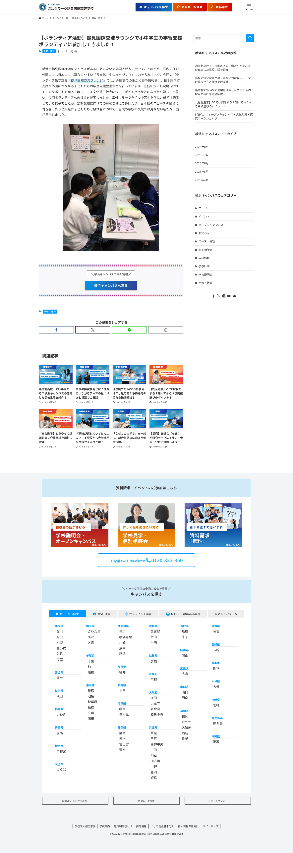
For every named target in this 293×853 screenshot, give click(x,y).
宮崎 (216, 705)
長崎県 (215, 644)
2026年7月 (201, 155)
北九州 (186, 721)
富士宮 (124, 744)
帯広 (59, 659)
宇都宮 (61, 751)
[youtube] (229, 296)
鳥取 (185, 631)
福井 (122, 672)
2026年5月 (201, 172)
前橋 (59, 732)
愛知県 (153, 626)
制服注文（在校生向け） (75, 800)
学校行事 (204, 266)
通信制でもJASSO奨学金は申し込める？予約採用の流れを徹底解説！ (223, 92)
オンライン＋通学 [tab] (140, 614)
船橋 (91, 672)
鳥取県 (184, 626)
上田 (122, 690)
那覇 (216, 741)
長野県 (122, 685)
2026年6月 (201, 163)
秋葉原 (92, 701)
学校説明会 (205, 274)
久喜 (91, 642)
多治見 (124, 714)
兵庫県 (153, 727)
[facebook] (213, 296)
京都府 (153, 674)
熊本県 (215, 663)
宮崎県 (215, 699)
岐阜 (122, 708)
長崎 (216, 649)
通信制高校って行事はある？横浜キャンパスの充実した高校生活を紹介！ (223, 68)
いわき (61, 714)
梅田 (153, 697)
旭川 (59, 636)
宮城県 (59, 672)
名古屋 (155, 631)
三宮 (153, 738)
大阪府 (153, 692)
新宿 (91, 690)
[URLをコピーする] (165, 329)
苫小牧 (61, 648)
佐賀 (216, 631)
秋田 (59, 696)
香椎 (185, 738)
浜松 (122, 738)
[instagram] (224, 296)
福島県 (59, 709)
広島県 (184, 668)
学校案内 (104, 826)
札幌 (59, 642)
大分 (216, 686)
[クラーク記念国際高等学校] (66, 7)
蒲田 (91, 718)
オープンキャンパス (211, 225)
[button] (249, 7)
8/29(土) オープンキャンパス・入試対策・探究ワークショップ (224, 116)
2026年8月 (201, 147)
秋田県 (59, 690)
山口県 (184, 686)
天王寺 (155, 703)
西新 (185, 732)
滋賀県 (153, 655)
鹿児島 (218, 723)
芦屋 (153, 732)
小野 (153, 766)
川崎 (122, 642)
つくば (61, 769)
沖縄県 (215, 736)
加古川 (155, 760)
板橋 (91, 707)
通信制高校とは (123, 826)
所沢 (91, 636)
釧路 (59, 653)
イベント (204, 216)
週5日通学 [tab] (103, 614)
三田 (153, 749)
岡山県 (184, 650)
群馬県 (59, 727)
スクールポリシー (217, 800)
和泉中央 (156, 714)
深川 (59, 631)
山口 (185, 692)
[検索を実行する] (250, 38)
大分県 (215, 681)
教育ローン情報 (146, 800)
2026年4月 (201, 180)
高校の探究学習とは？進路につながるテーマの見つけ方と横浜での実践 (223, 80)
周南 (185, 697)
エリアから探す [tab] (69, 614)
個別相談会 (205, 250)
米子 (185, 636)
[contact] (234, 296)
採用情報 (141, 826)
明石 (153, 755)
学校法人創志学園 (85, 826)
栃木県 (59, 746)
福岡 (185, 716)
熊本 (216, 668)
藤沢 (122, 653)
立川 (91, 712)
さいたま (94, 631)
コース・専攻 (207, 241)
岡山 (185, 655)
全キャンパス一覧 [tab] (226, 614)
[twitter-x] (219, 296)
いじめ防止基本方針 (162, 826)
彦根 (153, 661)
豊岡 (153, 772)
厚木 (122, 648)
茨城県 (59, 764)
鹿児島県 (217, 718)
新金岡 (155, 708)
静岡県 (122, 727)
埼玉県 (90, 626)
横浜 (122, 631)
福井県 (122, 667)
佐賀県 (215, 626)
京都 (153, 679)
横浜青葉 (125, 636)
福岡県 (184, 711)
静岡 (122, 732)
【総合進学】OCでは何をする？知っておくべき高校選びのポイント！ (223, 104)
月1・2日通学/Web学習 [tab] (185, 614)
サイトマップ (210, 826)
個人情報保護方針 (188, 826)
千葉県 (90, 655)
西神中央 (156, 744)
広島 (185, 673)
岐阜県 (122, 703)
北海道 (59, 626)
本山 (153, 636)
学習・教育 (48, 51)
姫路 (153, 777)
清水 (122, 749)
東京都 (90, 685)
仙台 (59, 677)
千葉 (91, 661)
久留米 (186, 727)
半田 (153, 642)
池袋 (91, 696)
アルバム (204, 208)
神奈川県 (123, 626)
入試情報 (204, 258)
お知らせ (204, 233)
